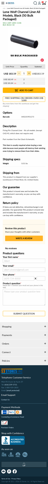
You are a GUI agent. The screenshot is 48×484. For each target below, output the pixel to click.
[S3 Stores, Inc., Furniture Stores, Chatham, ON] (13, 440)
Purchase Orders (7, 427)
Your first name (10, 257)
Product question (11, 283)
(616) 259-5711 (11, 385)
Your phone (8, 275)
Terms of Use (5, 479)
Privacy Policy (16, 479)
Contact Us (5, 400)
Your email (8, 266)
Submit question (24, 313)
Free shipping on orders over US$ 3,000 (24, 99)
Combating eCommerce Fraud (12, 417)
